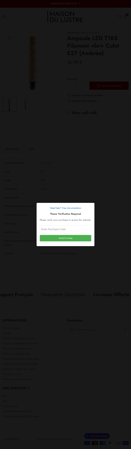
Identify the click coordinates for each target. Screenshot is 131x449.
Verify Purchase (66, 238)
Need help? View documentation (65, 208)
